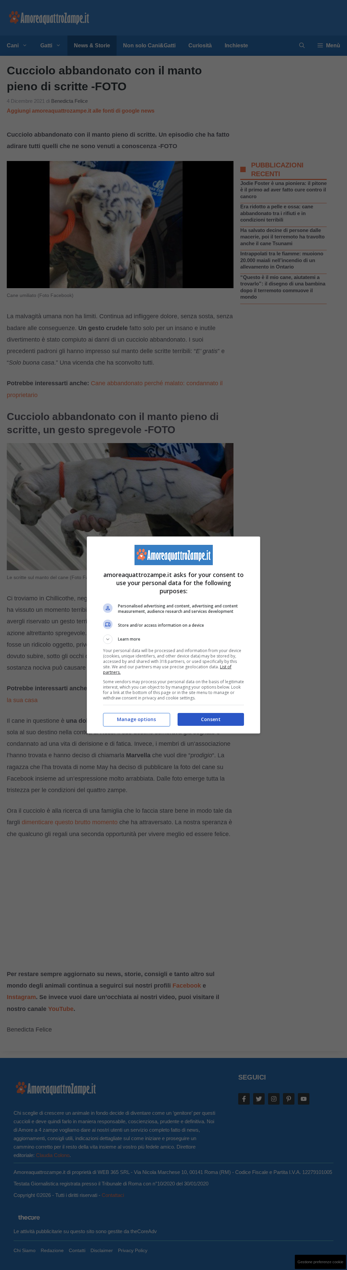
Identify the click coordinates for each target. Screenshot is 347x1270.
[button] (173, 639)
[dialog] (173, 635)
